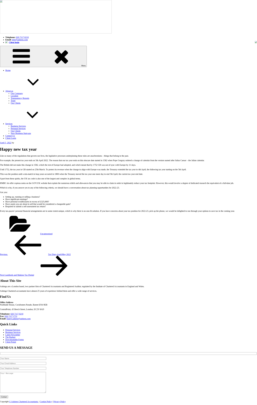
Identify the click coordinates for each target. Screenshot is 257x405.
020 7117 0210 (22, 37)
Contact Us (10, 136)
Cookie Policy (46, 401)
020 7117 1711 (11, 316)
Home (8, 70)
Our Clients (15, 103)
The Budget (10, 337)
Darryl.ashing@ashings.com (19, 319)
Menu (83, 66)
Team (13, 101)
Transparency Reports (20, 98)
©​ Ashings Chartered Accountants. (23, 401)
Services (8, 124)
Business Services (18, 126)
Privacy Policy (59, 401)
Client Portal (10, 342)
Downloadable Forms (14, 339)
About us (9, 91)
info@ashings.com (20, 40)
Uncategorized (46, 234)
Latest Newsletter (12, 335)
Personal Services (18, 128)
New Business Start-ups (21, 133)
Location (14, 96)
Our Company (17, 93)
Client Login (10, 138)
